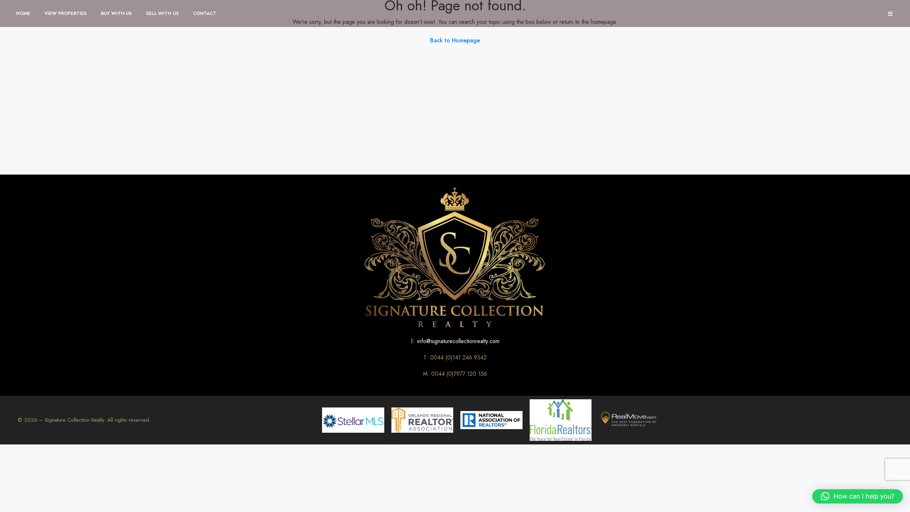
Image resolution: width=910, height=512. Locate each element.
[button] (857, 496)
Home (23, 13)
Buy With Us (116, 13)
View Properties (65, 13)
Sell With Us (162, 13)
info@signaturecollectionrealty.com (458, 341)
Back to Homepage (455, 40)
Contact (204, 13)
